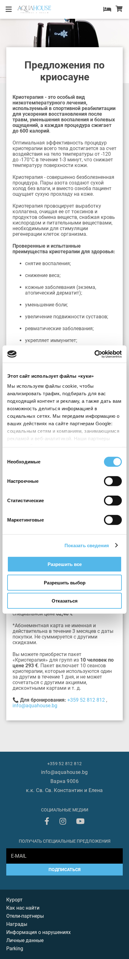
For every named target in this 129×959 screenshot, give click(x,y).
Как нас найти (22, 908)
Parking (14, 948)
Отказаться (65, 600)
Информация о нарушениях (38, 932)
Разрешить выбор (64, 582)
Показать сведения (86, 545)
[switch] (113, 481)
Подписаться (64, 869)
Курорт (14, 900)
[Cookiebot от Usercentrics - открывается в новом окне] (94, 354)
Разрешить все (65, 564)
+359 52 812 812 (86, 700)
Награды (16, 924)
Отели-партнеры (25, 916)
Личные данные (25, 940)
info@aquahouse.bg (35, 706)
